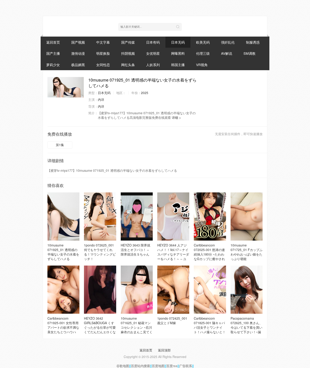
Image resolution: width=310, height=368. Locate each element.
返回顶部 (164, 350)
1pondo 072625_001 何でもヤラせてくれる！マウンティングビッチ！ (100, 252)
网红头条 (128, 64)
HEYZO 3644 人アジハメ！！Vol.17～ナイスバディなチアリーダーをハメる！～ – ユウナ (173, 254)
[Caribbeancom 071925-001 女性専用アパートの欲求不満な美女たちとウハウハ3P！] (63, 290)
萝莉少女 (53, 64)
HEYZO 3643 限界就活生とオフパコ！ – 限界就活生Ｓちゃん (135, 249)
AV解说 (226, 53)
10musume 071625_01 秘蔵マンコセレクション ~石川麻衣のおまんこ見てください (137, 327)
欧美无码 (203, 42)
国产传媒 (128, 42)
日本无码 (178, 42)
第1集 (60, 144)
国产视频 (78, 42)
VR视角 (202, 64)
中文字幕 (103, 42)
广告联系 (185, 365)
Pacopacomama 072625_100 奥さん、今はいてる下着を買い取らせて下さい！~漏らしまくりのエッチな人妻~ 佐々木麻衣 (246, 329)
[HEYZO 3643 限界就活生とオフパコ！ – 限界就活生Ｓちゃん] (137, 216)
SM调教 (250, 53)
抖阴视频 (128, 53)
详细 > (176, 117)
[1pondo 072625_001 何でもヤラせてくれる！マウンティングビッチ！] (100, 216)
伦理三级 (203, 53)
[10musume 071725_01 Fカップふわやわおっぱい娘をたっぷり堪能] (247, 216)
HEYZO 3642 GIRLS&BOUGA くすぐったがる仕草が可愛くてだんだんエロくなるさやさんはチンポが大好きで (100, 329)
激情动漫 (78, 53)
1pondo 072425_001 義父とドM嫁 (172, 320)
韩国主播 (178, 64)
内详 (101, 99)
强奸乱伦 (228, 42)
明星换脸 (103, 53)
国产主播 (53, 53)
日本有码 (153, 42)
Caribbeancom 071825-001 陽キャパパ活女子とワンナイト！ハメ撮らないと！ (210, 325)
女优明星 (153, 53)
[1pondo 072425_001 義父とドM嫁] (173, 290)
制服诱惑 (253, 42)
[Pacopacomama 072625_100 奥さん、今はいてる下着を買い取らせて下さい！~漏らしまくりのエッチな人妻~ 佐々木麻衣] (247, 290)
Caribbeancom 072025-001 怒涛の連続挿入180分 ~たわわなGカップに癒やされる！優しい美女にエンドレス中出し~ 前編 (210, 256)
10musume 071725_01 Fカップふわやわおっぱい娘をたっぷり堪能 (247, 252)
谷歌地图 (122, 365)
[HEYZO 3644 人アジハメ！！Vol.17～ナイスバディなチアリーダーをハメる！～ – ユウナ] (173, 216)
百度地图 (158, 365)
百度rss (171, 365)
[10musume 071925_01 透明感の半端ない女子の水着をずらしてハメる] (65, 87)
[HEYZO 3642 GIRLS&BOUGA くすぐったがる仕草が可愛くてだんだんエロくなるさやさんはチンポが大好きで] (100, 290)
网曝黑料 (178, 53)
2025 (144, 92)
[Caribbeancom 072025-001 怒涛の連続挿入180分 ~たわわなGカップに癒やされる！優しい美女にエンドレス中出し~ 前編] (210, 216)
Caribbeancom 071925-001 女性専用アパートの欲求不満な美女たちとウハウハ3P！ (63, 327)
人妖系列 (153, 64)
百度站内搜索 (140, 365)
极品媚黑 (78, 64)
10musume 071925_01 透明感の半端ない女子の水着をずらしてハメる (63, 252)
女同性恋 (103, 64)
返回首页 (53, 42)
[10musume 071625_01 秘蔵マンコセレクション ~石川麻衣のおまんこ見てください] (137, 290)
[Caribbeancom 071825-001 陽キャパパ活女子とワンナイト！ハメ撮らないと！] (210, 290)
